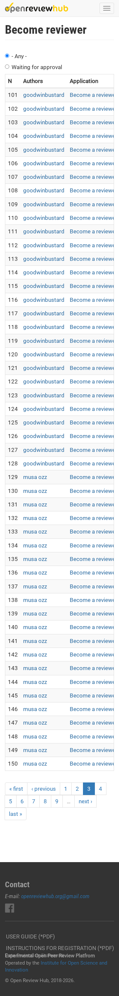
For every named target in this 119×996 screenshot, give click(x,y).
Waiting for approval (37, 67)
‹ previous (43, 788)
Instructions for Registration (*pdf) (60, 948)
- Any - (19, 56)
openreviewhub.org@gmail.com (55, 896)
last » (15, 814)
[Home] (36, 8)
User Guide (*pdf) (30, 936)
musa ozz (35, 477)
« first (16, 788)
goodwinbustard (43, 95)
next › (85, 801)
